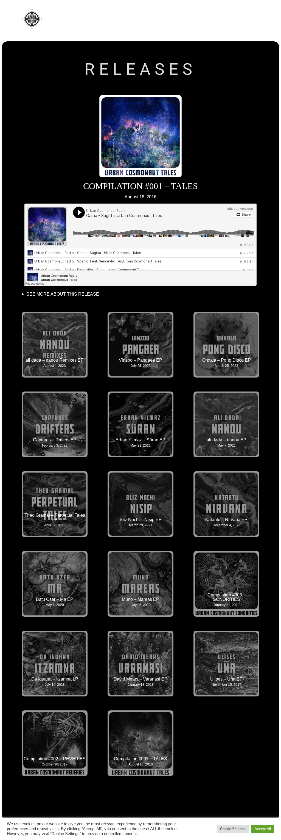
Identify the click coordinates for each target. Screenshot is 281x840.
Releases (96, 18)
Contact (164, 18)
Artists (131, 18)
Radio (62, 18)
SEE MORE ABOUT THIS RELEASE (62, 294)
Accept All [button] (263, 829)
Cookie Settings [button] (232, 829)
